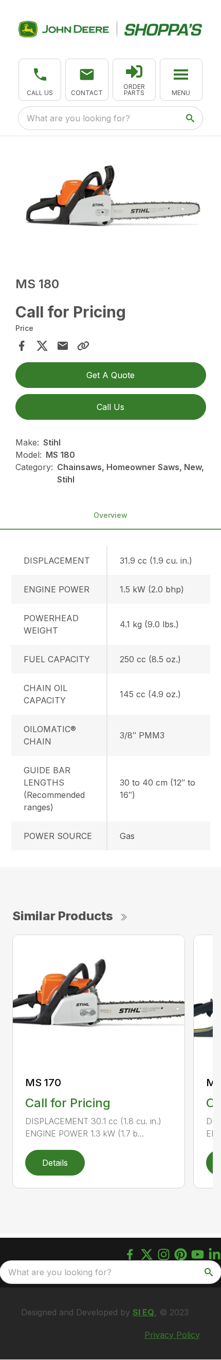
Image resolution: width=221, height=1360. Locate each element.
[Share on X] (42, 346)
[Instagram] (163, 1254)
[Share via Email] (63, 346)
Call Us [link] (110, 407)
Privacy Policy (172, 1335)
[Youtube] (197, 1254)
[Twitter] (146, 1254)
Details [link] (55, 1163)
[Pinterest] (180, 1254)
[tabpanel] (110, 199)
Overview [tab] (110, 515)
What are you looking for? (78, 118)
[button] (40, 80)
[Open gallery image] (110, 197)
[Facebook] (129, 1254)
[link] (134, 80)
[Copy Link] (83, 346)
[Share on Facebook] (21, 346)
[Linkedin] (214, 1254)
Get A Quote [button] (110, 375)
